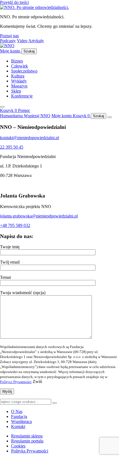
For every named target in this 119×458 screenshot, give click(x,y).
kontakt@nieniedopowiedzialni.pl (29, 137)
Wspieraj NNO (37, 115)
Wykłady (19, 81)
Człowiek (19, 66)
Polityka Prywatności (29, 451)
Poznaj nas (9, 35)
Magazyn (19, 86)
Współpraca (21, 421)
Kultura (17, 76)
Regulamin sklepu (27, 436)
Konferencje (22, 96)
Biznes (17, 61)
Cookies (18, 446)
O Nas (16, 411)
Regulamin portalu (27, 441)
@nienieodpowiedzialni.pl (55, 216)
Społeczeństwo (24, 71)
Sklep (16, 91)
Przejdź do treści (14, 2)
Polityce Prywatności (16, 382)
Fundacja (19, 416)
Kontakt (18, 426)
